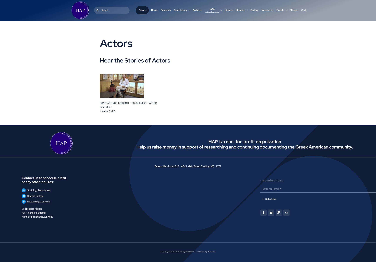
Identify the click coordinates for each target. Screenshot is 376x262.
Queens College (35, 196)
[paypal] (279, 213)
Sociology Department (38, 190)
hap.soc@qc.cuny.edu (38, 201)
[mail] (286, 213)
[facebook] (263, 213)
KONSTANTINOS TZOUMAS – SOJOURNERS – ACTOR (128, 103)
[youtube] (271, 213)
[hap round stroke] (80, 2)
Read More (105, 107)
